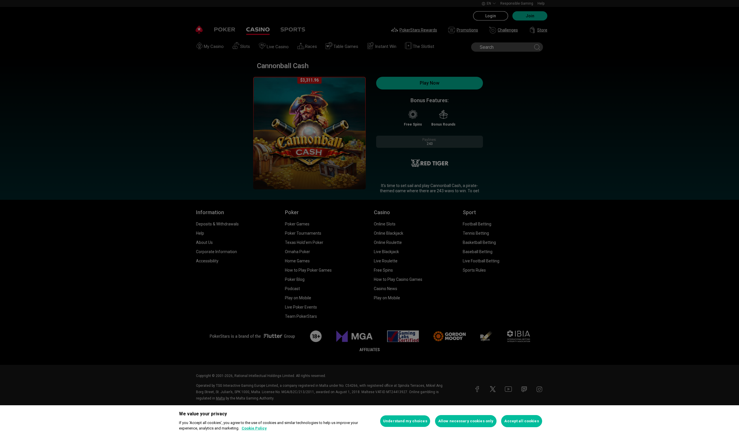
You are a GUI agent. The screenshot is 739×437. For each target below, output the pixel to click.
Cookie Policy (254, 428)
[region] (369, 421)
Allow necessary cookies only (466, 421)
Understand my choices (405, 421)
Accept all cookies (521, 421)
